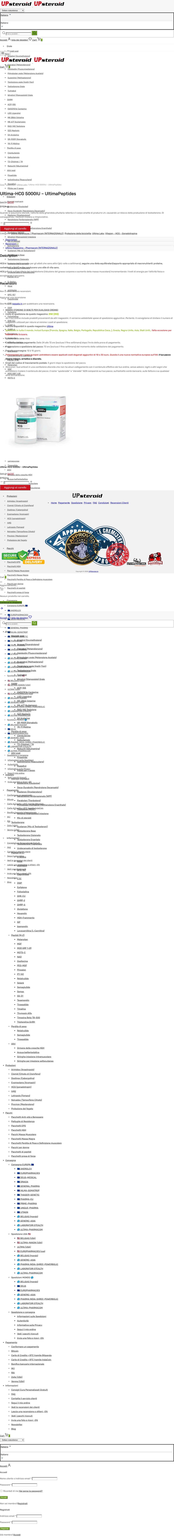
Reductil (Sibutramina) (28, 748)
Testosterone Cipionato (18, 259)
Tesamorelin (23, 1000)
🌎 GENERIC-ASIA (16, 662)
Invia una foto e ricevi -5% (30, 1338)
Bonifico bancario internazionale (27, 1364)
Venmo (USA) (13, 830)
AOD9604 (22, 865)
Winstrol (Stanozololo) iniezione (22, 237)
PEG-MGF (22, 965)
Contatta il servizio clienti (24, 1398)
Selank (20, 983)
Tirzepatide (23, 1004)
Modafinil (21, 766)
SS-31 (20, 996)
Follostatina (23, 891)
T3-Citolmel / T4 (25, 744)
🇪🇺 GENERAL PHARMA (18, 628)
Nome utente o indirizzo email (16, 1478)
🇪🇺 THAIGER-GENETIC (28, 1195)
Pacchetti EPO (18, 1125)
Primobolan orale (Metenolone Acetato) (37, 657)
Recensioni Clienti (119, 503)
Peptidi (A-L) (17, 852)
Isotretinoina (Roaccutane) (30, 761)
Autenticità (13, 764)
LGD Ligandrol (24, 696)
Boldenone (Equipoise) (18, 206)
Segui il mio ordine (16, 773)
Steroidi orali (12, 51)
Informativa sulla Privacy (29, 1325)
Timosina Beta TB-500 (28, 1017)
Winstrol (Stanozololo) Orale (31, 679)
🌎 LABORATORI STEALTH (30, 1225)
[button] (87, 1455)
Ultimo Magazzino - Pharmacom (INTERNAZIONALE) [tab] (31, 248)
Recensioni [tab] (11, 243)
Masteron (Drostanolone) (29, 792)
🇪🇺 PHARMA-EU (25, 1199)
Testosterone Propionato (29, 844)
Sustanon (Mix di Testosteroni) (21, 251)
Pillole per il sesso (16, 188)
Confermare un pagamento (25, 1346)
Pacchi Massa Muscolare (18, 571)
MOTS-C (11, 378)
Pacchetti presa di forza (18, 592)
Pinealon (21, 970)
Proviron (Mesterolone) (22, 1104)
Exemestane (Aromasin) (18, 514)
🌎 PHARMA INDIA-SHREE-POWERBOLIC (37, 1264)
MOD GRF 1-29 (24, 948)
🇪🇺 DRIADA (22, 1182)
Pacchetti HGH (18, 1130)
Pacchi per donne (20, 1147)
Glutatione (22, 909)
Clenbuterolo (23, 735)
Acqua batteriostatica (18, 479)
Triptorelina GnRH (26, 1022)
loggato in (17, 303)
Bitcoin (10, 799)
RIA (13, 1372)
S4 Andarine (23, 718)
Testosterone (17, 822)
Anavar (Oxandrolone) (28, 644)
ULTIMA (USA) (14, 689)
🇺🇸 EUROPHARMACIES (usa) (31, 1251)
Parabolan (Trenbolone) (29, 800)
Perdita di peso (19, 731)
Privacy (87, 503)
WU (8, 817)
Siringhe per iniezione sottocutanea (35, 1061)
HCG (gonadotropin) (21, 1087)
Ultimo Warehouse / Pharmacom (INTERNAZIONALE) (37, 233)
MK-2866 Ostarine (26, 701)
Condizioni (103, 503)
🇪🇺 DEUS (12, 729)
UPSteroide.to (93, 571)
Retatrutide (23, 978)
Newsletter (12, 878)
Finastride (22, 757)
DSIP (10, 308)
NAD (19, 957)
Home (54, 503)
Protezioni (12, 496)
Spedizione (77, 503)
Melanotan (22, 939)
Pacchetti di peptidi (16, 588)
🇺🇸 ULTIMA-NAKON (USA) (19, 685)
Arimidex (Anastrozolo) (17, 501)
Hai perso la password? (31, 1491)
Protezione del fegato (22, 1108)
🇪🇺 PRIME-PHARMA (16, 645)
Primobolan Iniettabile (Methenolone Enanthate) (41, 805)
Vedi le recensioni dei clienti (25, 1407)
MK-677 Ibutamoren (27, 705)
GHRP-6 (21, 904)
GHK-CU (21, 896)
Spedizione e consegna (17, 755)
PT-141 (20, 974)
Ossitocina (22, 961)
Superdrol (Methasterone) (30, 662)
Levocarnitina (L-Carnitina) (30, 930)
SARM (14, 683)
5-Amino (21, 857)
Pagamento (12, 790)
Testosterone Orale (26, 670)
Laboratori (10, 185)
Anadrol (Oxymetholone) (29, 640)
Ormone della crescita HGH (20, 475)
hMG (13, 1091)
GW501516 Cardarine (27, 692)
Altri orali (15, 753)
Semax (20, 991)
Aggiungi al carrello (15, 228)
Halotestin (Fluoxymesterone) (32, 653)
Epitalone (22, 887)
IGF (18, 922)
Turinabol (22, 675)
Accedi (4, 1497)
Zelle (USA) (12, 825)
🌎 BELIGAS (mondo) (27, 1216)
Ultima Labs (22, 185)
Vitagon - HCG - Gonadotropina (121, 233)
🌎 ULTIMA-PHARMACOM (30, 1229)
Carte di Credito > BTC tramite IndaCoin (31, 1359)
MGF (19, 944)
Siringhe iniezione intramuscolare (34, 1056)
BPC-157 (11, 295)
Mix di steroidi (24, 818)
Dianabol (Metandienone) (30, 649)
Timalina (21, 1009)
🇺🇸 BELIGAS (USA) (16, 681)
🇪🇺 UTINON (13, 654)
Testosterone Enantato (28, 839)
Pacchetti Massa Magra (17, 575)
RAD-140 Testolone (26, 709)
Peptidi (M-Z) (17, 935)
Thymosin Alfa (24, 1013)
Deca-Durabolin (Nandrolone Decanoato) (37, 787)
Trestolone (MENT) (26, 809)
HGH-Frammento (25, 917)
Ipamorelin (22, 926)
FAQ (9, 847)
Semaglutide (23, 987)
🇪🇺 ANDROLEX (14, 610)
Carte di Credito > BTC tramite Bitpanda (31, 1355)
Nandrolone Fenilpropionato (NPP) (23, 219)
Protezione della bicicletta (78, 233)
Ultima (50, 326)
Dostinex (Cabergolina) (17, 510)
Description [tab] (11, 239)
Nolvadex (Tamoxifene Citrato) (26, 1100)
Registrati (22, 1503)
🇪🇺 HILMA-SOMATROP (18, 632)
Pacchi (8, 1113)
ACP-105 (21, 688)
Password (5, 1485)
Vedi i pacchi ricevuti (17, 777)
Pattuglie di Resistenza (23, 1121)
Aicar (19, 861)
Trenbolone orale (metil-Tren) (31, 666)
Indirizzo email (8, 1516)
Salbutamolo (23, 740)
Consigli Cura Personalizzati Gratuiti (29, 1390)
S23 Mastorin (23, 714)
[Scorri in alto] (1, 609)
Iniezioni (9, 774)
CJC (19, 878)
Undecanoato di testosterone (32, 848)
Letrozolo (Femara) (20, 1095)
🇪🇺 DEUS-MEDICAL (27, 1177)
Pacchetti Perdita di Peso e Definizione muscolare (29, 579)
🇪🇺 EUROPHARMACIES (18, 615)
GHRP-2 (21, 900)
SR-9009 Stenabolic (27, 722)
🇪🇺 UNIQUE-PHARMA (27, 1208)
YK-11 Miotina (24, 727)
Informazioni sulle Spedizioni (31, 1316)
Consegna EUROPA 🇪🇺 (17, 606)
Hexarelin (22, 913)
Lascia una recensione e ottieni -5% (29, 1411)
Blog (9, 882)
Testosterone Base (26, 831)
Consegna (10, 1160)
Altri (9, 470)
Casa (2, 185)
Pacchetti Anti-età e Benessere (27, 1117)
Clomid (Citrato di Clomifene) (20, 505)
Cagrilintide (13, 299)
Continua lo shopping (11, 602)
